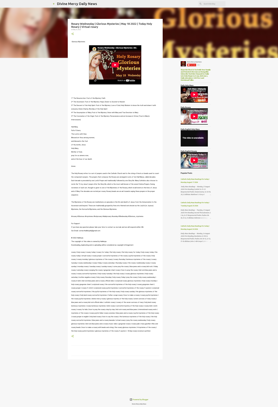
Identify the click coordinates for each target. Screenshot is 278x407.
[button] (72, 34)
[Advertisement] (115, 378)
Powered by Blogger (140, 399)
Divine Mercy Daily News (77, 4)
